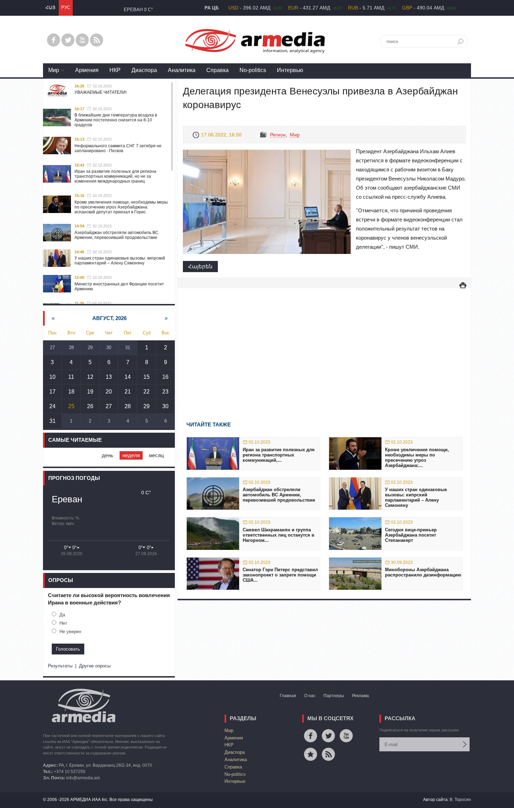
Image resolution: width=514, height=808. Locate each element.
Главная (288, 695)
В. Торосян (460, 799)
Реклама (360, 695)
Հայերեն (200, 266)
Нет (63, 623)
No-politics (253, 70)
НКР (115, 70)
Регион (278, 134)
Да (62, 614)
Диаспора (144, 70)
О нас (309, 695)
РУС (65, 7)
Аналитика (181, 70)
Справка (217, 70)
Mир (53, 70)
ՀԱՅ (50, 7)
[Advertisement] (324, 345)
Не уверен (70, 631)
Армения (87, 70)
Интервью (290, 70)
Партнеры (333, 695)
